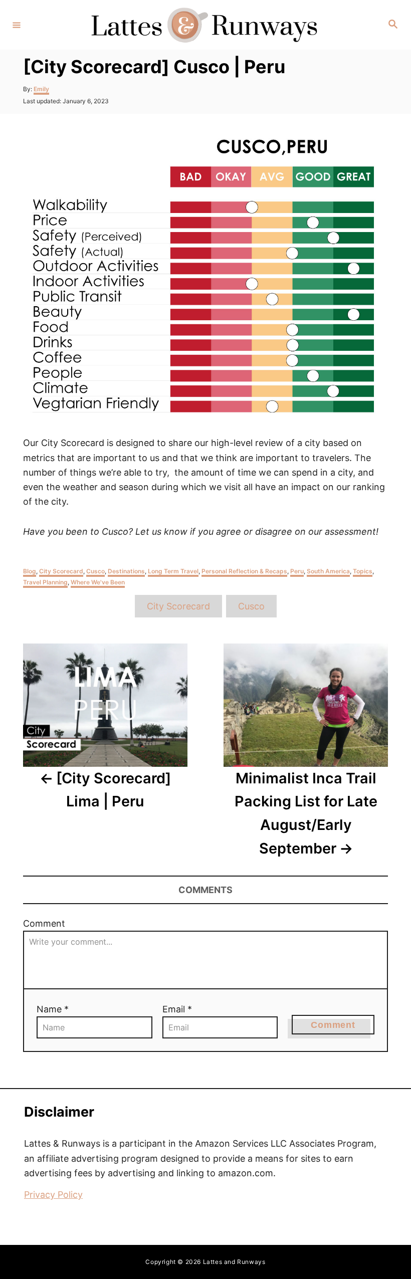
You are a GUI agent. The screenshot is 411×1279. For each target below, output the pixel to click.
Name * (53, 1009)
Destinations (126, 571)
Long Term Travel (173, 571)
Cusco (95, 571)
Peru (297, 571)
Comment (44, 923)
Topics (362, 571)
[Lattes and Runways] (204, 25)
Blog (29, 571)
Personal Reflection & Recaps (244, 571)
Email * (177, 1009)
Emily (41, 89)
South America (328, 571)
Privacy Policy (53, 1194)
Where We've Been (98, 582)
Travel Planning (45, 582)
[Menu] (16, 25)
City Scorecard (61, 571)
